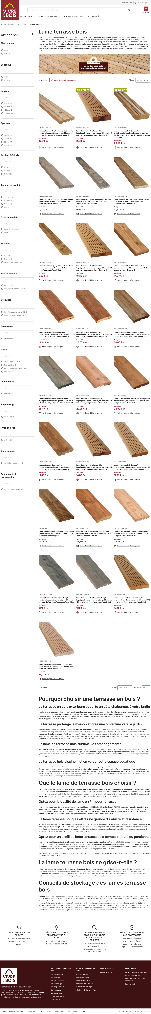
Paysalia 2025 (130, 984)
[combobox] (77, 10)
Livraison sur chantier (84, 974)
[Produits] (20, 16)
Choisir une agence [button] (142, 3)
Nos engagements (57, 987)
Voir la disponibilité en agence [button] (63, 80)
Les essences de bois (133, 975)
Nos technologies (57, 984)
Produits (11, 24)
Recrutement (55, 999)
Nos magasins (56, 990)
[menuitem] (28, 16)
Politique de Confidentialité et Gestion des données (59, 1011)
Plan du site (84, 1011)
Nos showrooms (56, 993)
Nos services (55, 977)
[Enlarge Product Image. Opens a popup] (72, 121)
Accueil (3, 24)
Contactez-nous (127, 3)
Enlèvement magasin (83, 977)
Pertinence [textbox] (141, 80)
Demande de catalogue (84, 987)
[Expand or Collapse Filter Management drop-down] (32, 34)
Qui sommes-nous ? (58, 974)
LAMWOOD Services (83, 981)
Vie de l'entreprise (57, 996)
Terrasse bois (22, 24)
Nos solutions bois (57, 981)
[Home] (10, 10)
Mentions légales (32, 1011)
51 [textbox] (144, 688)
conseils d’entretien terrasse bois (100, 876)
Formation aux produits (84, 984)
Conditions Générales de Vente (12, 1011)
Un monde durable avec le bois (136, 972)
